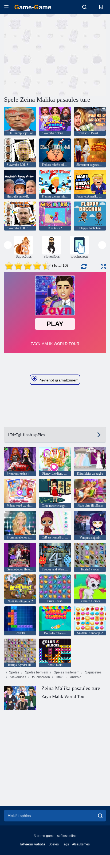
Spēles (14, 672)
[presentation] (8, 245)
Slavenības (17, 677)
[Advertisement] (49, 54)
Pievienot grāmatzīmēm (57, 380)
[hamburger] (6, 7)
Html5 (59, 677)
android (75, 677)
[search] (100, 815)
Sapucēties (92, 672)
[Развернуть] (103, 266)
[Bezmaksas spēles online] (33, 7)
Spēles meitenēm (66, 672)
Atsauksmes (81, 844)
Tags (65, 844)
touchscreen (40, 677)
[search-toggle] (84, 7)
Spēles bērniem (36, 672)
